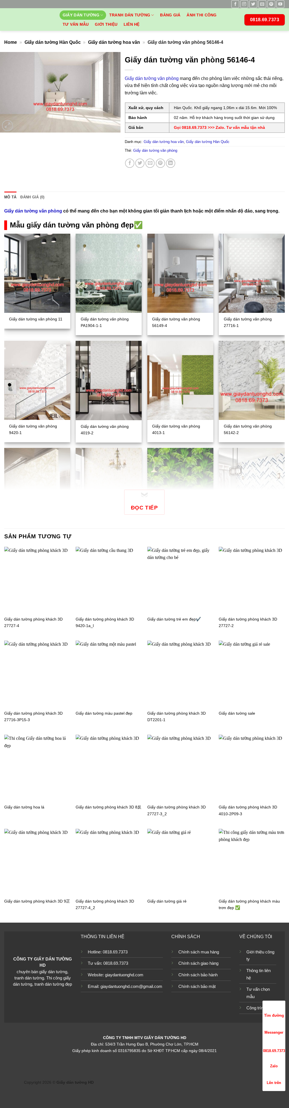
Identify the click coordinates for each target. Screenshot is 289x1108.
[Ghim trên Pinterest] (160, 163)
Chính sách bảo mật (197, 986)
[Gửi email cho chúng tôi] (262, 4)
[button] (7, 125)
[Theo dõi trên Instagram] (244, 4)
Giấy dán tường (81, 15)
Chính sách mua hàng (198, 951)
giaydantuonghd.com (124, 974)
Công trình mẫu (260, 1007)
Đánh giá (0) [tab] (32, 197)
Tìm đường (274, 1015)
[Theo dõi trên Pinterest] (271, 4)
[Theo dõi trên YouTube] (280, 4)
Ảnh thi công (201, 15)
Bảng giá (170, 15)
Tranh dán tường (129, 15)
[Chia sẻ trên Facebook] (129, 163)
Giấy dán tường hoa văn (114, 42)
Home (10, 42)
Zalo (274, 1066)
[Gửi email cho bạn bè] (150, 163)
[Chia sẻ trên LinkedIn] (170, 163)
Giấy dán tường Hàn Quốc (53, 42)
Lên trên (274, 1083)
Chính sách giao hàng (198, 963)
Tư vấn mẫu (76, 24)
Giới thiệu (106, 24)
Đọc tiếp (144, 508)
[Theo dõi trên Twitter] (253, 4)
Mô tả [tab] (10, 197)
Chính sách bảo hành (198, 974)
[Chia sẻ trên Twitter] (139, 163)
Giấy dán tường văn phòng (152, 78)
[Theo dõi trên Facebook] (235, 4)
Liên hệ (132, 24)
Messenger (273, 1032)
